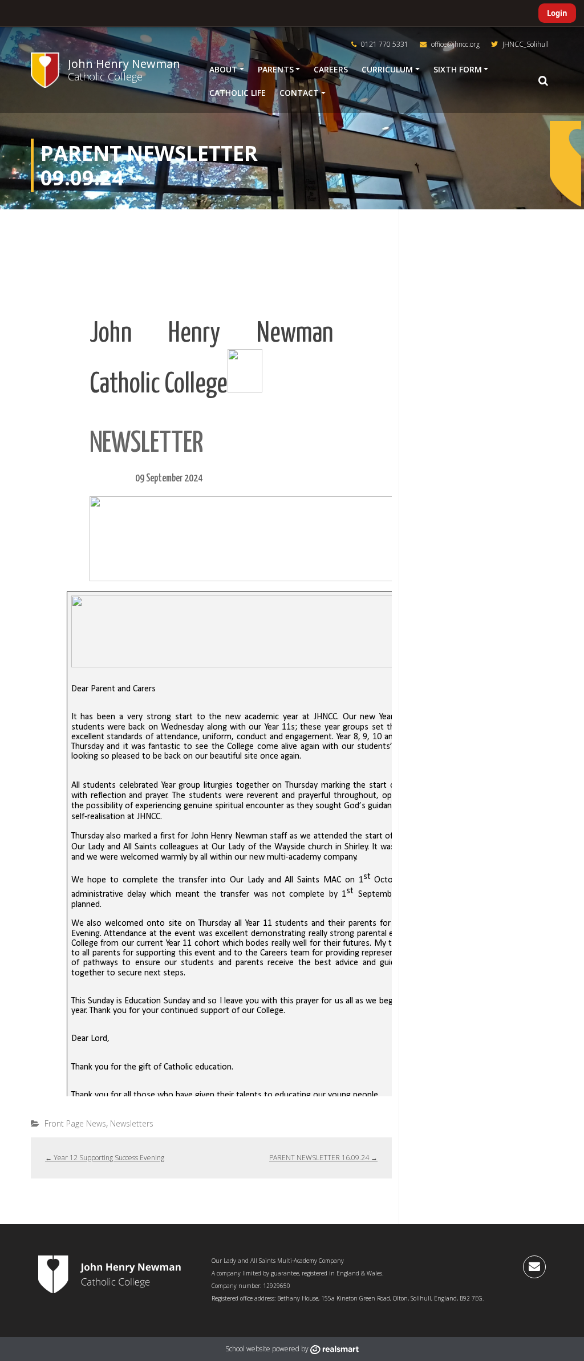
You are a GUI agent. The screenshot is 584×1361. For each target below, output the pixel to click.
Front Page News (75, 1123)
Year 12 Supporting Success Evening (104, 1157)
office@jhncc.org (454, 44)
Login (557, 13)
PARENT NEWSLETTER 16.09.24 (323, 1157)
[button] (543, 81)
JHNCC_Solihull (525, 44)
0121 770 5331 (383, 44)
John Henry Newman (124, 63)
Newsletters (131, 1123)
